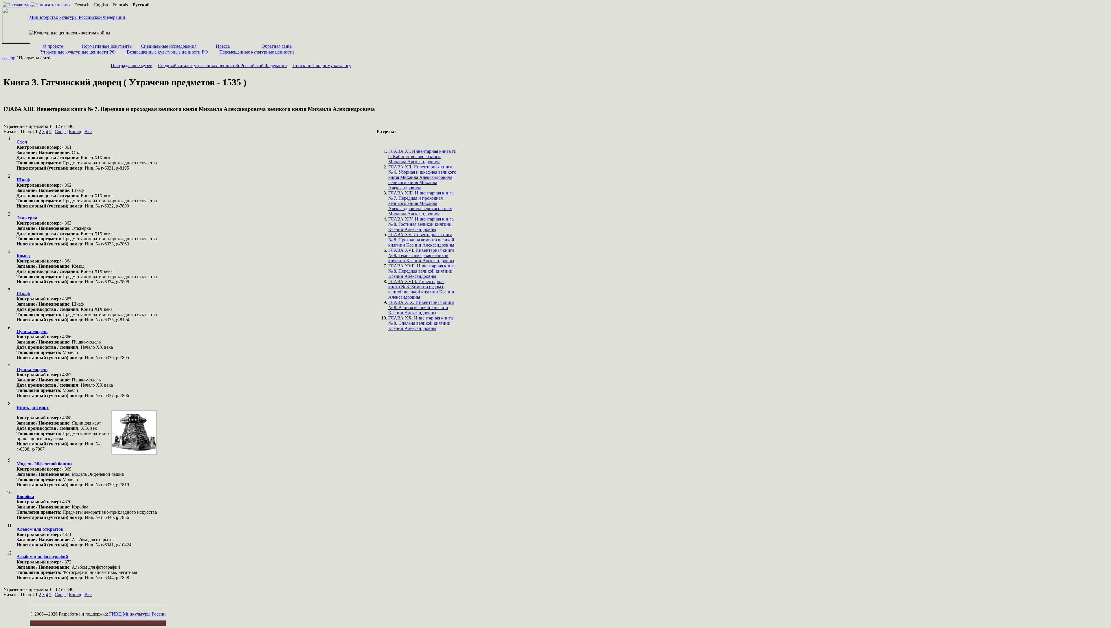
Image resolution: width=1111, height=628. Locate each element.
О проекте (53, 46)
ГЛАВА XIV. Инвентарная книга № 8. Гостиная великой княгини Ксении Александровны (421, 224)
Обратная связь (277, 46)
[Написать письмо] (50, 4)
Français (120, 4)
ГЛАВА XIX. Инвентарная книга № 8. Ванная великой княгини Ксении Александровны (421, 307)
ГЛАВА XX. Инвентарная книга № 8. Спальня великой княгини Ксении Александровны (420, 323)
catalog (8, 57)
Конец (75, 131)
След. (60, 131)
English (101, 4)
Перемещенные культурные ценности (256, 51)
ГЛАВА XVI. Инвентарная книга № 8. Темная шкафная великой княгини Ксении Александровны (421, 255)
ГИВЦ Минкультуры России (137, 614)
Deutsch (81, 4)
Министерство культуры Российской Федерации (77, 17)
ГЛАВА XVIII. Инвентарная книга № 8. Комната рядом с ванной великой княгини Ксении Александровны (421, 289)
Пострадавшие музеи (131, 65)
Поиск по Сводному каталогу (322, 65)
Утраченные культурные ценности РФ (78, 51)
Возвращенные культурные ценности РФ (167, 51)
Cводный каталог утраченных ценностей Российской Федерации (222, 65)
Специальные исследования (168, 46)
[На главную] (17, 4)
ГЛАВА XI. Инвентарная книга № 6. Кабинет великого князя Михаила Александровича (422, 156)
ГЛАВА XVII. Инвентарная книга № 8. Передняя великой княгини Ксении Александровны (422, 271)
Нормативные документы (107, 46)
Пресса (223, 46)
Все (88, 131)
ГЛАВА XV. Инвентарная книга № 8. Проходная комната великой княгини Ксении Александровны (421, 239)
